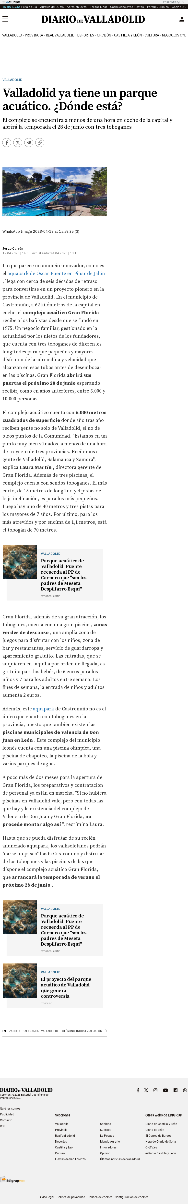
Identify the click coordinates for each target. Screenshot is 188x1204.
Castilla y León (128, 35)
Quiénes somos (10, 1108)
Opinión (104, 35)
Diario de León (154, 1130)
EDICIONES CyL (172, 2)
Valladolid (12, 35)
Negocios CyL (174, 35)
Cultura (152, 35)
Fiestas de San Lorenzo (70, 1159)
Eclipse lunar (98, 7)
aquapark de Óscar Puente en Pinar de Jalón (56, 274)
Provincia (34, 35)
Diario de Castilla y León (161, 1124)
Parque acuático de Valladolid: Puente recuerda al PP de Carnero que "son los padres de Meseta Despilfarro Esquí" (63, 575)
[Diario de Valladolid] (93, 19)
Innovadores (108, 1147)
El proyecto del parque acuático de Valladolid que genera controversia (66, 987)
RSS (2, 1126)
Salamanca (31, 1031)
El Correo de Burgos (158, 1135)
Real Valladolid (60, 35)
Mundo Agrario (110, 1141)
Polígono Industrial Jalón (81, 1031)
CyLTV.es (151, 1147)
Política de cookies (100, 1197)
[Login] (182, 19)
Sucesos (105, 1130)
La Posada (107, 1135)
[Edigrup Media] (12, 1179)
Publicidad (7, 1114)
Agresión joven (77, 7)
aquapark (44, 709)
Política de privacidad (71, 1197)
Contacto (6, 1120)
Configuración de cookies (131, 1197)
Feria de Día (29, 7)
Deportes (85, 35)
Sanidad (105, 1124)
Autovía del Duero (52, 7)
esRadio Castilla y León (160, 1153)
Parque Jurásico (158, 7)
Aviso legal (47, 1197)
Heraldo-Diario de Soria (160, 1141)
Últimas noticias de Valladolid (120, 1159)
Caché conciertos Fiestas (127, 7)
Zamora (14, 1031)
